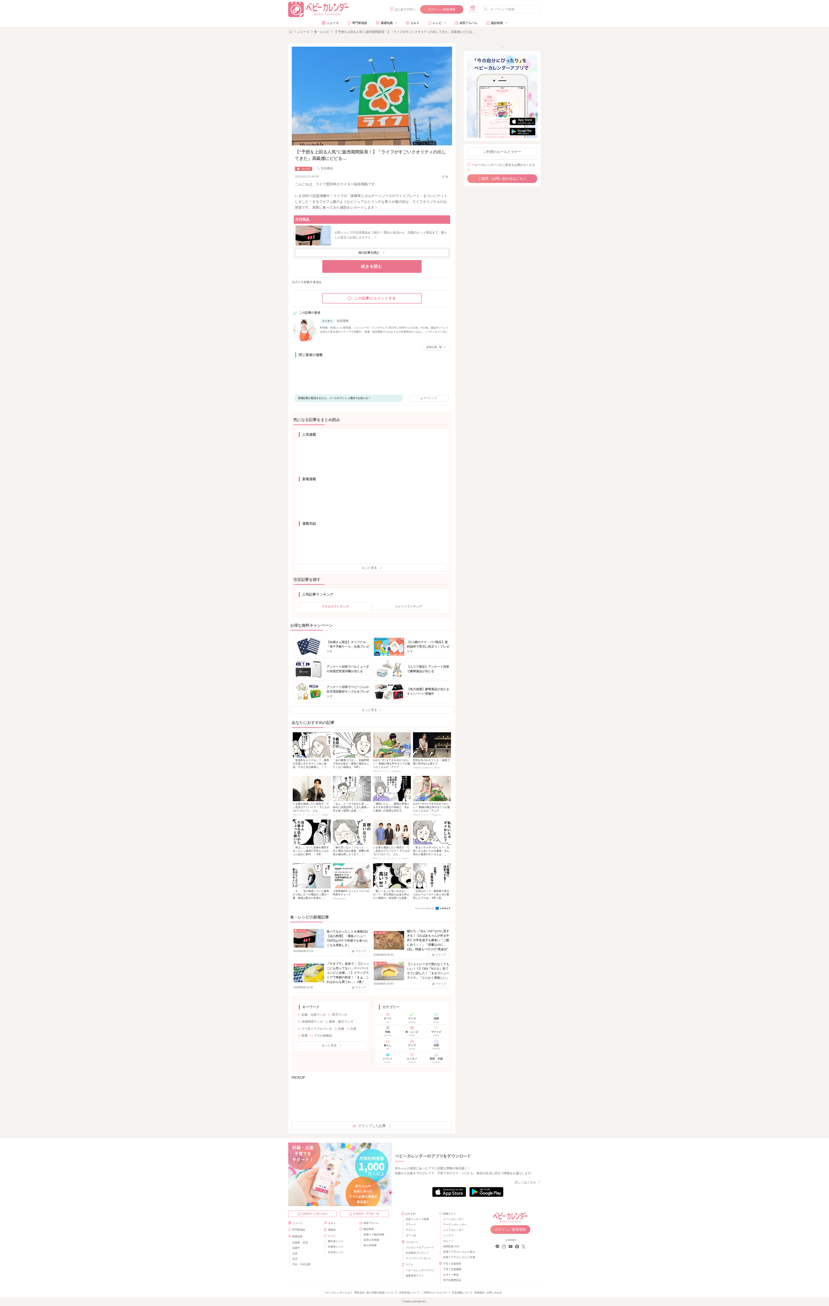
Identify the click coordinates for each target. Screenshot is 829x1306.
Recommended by (425, 908)
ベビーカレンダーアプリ (420, 1270)
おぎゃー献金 (451, 1274)
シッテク (448, 1235)
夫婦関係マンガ (312, 1021)
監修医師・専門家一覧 (366, 1213)
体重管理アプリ (415, 1275)
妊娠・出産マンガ (314, 1014)
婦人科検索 (370, 1245)
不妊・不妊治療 (301, 1264)
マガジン (411, 1229)
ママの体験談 (323, 1035)
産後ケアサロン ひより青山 (458, 1251)
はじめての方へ (405, 9)
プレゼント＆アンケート (420, 1247)
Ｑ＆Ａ (414, 23)
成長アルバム (468, 23)
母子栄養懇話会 (452, 1280)
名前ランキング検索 (417, 1219)
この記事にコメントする (375, 298)
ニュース (333, 23)
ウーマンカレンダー (455, 1224)
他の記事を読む (369, 252)
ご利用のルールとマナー (502, 152)
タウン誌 (411, 1235)
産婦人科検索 (371, 1239)
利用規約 (479, 1292)
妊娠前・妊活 (300, 1242)
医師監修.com (451, 1246)
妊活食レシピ (335, 1252)
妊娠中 (296, 1247)
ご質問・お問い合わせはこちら (502, 178)
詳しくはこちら (525, 1182)
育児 (294, 1258)
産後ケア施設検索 (374, 1234)
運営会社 (359, 1292)
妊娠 (341, 1028)
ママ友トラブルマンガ (317, 1028)
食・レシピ (321, 31)
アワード (411, 1224)
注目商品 (327, 168)
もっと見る (369, 567)
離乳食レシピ (335, 1241)
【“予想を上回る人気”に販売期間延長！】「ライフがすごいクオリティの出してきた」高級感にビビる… (404, 31)
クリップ (430, 398)
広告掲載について (462, 1292)
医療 (305, 1035)
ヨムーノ (448, 1240)
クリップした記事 (372, 1126)
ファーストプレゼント (419, 1258)
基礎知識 (387, 23)
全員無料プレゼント (417, 1252)
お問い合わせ (494, 1292)
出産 (353, 1028)
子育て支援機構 (452, 1269)
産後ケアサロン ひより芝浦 (458, 1257)
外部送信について (409, 1292)
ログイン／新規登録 (441, 9)
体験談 (332, 1229)
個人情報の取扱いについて (381, 1292)
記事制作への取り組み (314, 1213)
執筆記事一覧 (434, 347)
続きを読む (372, 266)
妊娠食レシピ (335, 1246)
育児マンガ (339, 1014)
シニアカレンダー (453, 1229)
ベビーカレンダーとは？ (338, 1292)
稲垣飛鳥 (343, 321)
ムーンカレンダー (453, 1219)
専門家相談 (359, 23)
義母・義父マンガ (341, 1021)
